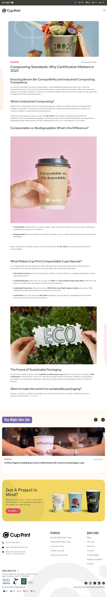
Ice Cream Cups (57, 546)
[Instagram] (90, 583)
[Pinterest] (103, 583)
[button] (96, 420)
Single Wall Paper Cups (60, 542)
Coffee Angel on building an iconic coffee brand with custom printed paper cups (44, 462)
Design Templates (95, 559)
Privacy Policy (77, 587)
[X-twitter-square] (94, 583)
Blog (89, 537)
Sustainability (93, 555)
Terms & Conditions (89, 587)
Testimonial (8, 459)
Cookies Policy (100, 587)
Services (90, 542)
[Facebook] (86, 583)
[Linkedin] (99, 583)
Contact (90, 551)
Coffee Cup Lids (57, 551)
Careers (90, 564)
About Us (91, 546)
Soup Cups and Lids (59, 555)
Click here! (34, 396)
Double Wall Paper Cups (60, 537)
